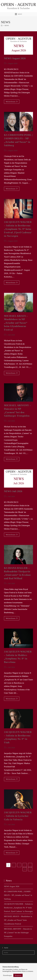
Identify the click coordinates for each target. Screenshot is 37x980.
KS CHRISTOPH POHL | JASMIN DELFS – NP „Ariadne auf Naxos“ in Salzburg (18, 895)
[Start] (1, 25)
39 (25, 869)
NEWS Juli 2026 (13, 491)
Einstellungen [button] (7, 975)
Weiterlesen (12, 102)
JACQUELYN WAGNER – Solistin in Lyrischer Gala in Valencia (18, 816)
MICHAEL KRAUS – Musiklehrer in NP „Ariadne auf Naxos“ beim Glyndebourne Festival (16, 323)
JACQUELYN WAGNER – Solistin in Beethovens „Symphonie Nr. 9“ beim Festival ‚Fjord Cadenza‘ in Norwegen (18, 229)
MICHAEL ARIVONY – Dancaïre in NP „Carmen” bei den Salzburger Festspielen (18, 932)
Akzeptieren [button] (18, 975)
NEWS (7, 25)
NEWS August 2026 (15, 58)
